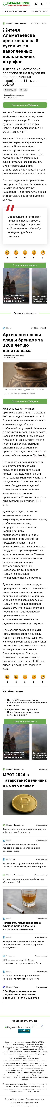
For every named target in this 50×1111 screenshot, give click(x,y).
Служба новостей (14, 95)
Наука (9, 328)
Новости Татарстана (15, 769)
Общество (10, 859)
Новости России (13, 987)
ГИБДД (23, 90)
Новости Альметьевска (16, 23)
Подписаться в (25, 105)
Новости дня (10, 90)
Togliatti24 (39, 455)
